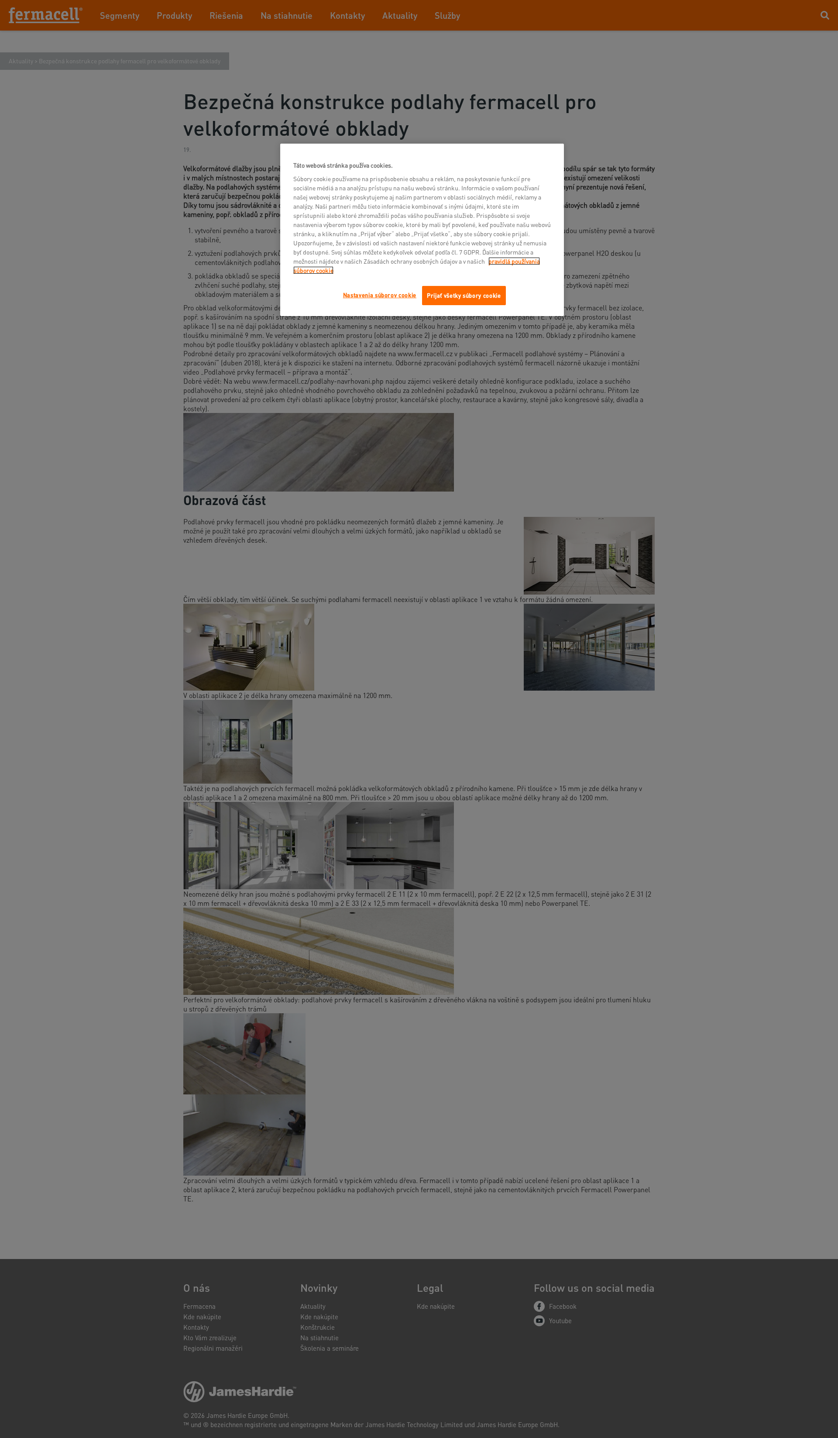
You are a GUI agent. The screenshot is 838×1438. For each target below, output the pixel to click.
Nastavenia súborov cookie (379, 295)
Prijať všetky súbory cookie (464, 295)
